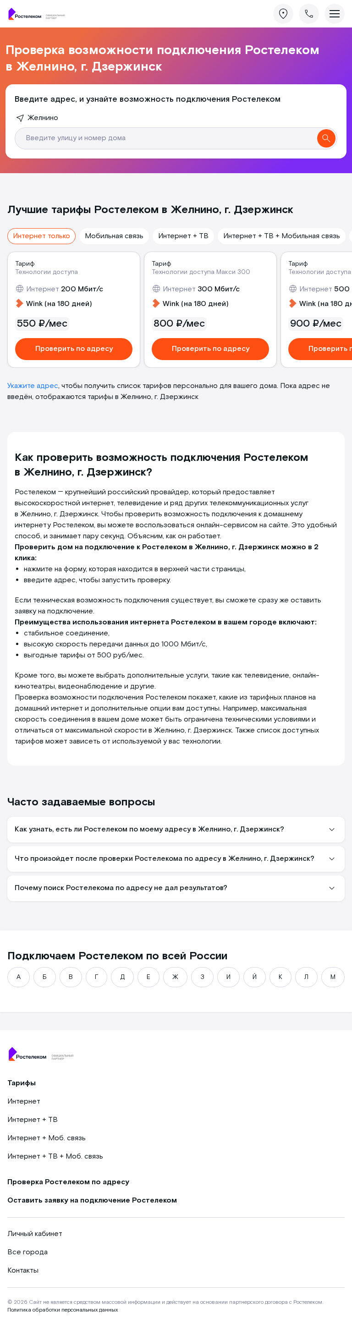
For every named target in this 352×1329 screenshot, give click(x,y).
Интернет (23, 1101)
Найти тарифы (326, 138)
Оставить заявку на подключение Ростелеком (92, 1200)
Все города (27, 1252)
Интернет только (41, 236)
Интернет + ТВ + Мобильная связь (281, 236)
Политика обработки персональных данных (62, 1310)
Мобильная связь (114, 236)
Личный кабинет (34, 1234)
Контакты (22, 1270)
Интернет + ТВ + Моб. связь (55, 1156)
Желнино (43, 118)
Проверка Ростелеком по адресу (68, 1182)
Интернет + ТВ (183, 236)
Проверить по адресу (74, 349)
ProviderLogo (39, 14)
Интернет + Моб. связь (46, 1138)
